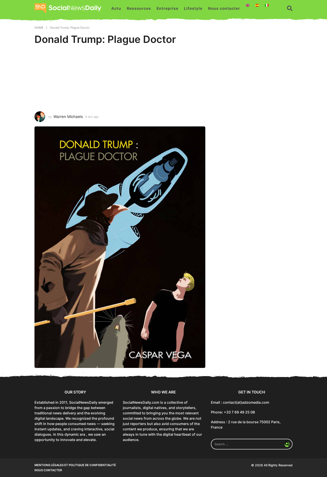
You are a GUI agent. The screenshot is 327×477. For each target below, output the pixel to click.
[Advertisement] (163, 78)
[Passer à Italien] (267, 5)
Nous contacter (224, 8)
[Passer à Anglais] (248, 5)
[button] (290, 8)
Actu (116, 8)
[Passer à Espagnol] (257, 5)
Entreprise (167, 8)
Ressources (139, 8)
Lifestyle (193, 8)
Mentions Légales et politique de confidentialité (75, 465)
